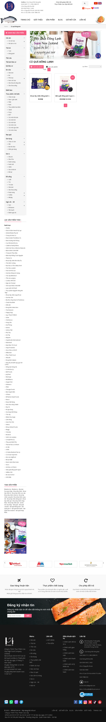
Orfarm (8, 394)
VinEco (8, 424)
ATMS (7, 449)
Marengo (8, 377)
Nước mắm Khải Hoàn (12, 462)
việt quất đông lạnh (15, 506)
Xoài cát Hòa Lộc (11, 270)
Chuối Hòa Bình (10, 302)
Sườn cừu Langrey (11, 437)
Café (9, 179)
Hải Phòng (9, 325)
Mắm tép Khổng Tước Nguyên (14, 255)
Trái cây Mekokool (11, 276)
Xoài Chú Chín (10, 422)
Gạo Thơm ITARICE (11, 315)
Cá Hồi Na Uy (10, 369)
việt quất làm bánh (16, 508)
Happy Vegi (9, 312)
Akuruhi (8, 357)
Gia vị (8, 154)
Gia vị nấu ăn (12, 169)
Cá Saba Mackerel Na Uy (13, 452)
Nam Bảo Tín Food (11, 345)
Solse (7, 317)
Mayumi (8, 337)
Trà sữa (10, 185)
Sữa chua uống (12, 85)
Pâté (9, 102)
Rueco (8, 399)
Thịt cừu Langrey (11, 278)
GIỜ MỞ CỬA (63, 710)
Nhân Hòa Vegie (10, 417)
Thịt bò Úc (9, 258)
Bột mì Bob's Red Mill (12, 250)
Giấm (10, 167)
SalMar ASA (9, 472)
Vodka (10, 195)
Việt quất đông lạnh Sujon (13, 470)
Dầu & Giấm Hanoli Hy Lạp (13, 230)
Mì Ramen (11, 207)
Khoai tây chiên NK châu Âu (14, 260)
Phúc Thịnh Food (11, 355)
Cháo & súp (11, 97)
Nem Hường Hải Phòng (12, 240)
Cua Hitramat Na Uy (11, 243)
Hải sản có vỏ (12, 43)
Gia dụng (9, 139)
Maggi (7, 429)
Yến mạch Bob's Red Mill (13, 285)
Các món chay (12, 130)
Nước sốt (11, 164)
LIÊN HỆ (54, 710)
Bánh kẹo (9, 90)
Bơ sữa (8, 70)
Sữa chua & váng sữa (14, 83)
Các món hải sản (13, 117)
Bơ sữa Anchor (10, 475)
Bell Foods (9, 372)
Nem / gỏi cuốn (12, 99)
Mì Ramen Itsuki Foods (12, 397)
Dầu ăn (10, 157)
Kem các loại (12, 80)
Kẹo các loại (35, 669)
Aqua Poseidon (10, 347)
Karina (8, 327)
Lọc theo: (85, 66)
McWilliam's (9, 379)
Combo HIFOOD (11, 281)
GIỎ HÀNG (50, 640)
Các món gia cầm (13, 127)
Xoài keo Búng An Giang (13, 273)
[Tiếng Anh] (100, 3)
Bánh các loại (35, 666)
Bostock (8, 435)
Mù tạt (10, 172)
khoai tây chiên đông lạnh (14, 499)
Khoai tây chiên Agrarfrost (13, 295)
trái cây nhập (8, 505)
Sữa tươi (10, 73)
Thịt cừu (8, 58)
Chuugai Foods (10, 389)
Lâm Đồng (9, 419)
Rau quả (8, 135)
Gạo (9, 205)
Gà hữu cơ (9, 66)
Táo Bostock (9, 310)
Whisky (10, 197)
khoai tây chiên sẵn (13, 503)
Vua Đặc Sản (9, 297)
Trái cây (8, 414)
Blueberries (7, 489)
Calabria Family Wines (12, 245)
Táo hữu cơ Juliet (11, 268)
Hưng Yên (9, 322)
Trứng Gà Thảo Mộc (11, 253)
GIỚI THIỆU (88, 710)
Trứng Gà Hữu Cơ (11, 235)
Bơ (9, 75)
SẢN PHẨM (79, 710)
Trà (9, 182)
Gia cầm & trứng (36, 676)
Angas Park (9, 382)
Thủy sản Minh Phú (11, 442)
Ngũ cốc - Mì (10, 202)
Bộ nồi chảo (11, 147)
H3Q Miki (8, 477)
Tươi (9, 51)
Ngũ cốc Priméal (10, 283)
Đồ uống (8, 177)
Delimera (8, 384)
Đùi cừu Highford (11, 457)
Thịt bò (8, 48)
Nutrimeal (9, 342)
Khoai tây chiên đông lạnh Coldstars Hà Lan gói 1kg (48, 96)
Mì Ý (9, 115)
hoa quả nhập (8, 491)
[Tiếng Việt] (96, 3)
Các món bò (12, 120)
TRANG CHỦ (97, 710)
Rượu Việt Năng (10, 402)
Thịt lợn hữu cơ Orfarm (12, 444)
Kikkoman (9, 352)
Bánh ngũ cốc (12, 212)
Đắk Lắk (8, 305)
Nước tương (11, 162)
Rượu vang (11, 192)
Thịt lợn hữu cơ (11, 62)
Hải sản (8, 38)
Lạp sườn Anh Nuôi (11, 288)
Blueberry (15, 489)
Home (6, 26)
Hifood (33, 710)
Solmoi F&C (9, 330)
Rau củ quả (34, 672)
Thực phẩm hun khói (14, 107)
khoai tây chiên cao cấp (18, 493)
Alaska (8, 228)
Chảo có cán (12, 141)
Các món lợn (12, 122)
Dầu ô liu (11, 159)
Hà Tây (8, 335)
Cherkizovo (9, 320)
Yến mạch (11, 210)
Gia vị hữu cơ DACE (11, 350)
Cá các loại (11, 41)
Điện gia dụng (12, 149)
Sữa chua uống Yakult (12, 404)
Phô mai (10, 78)
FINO (7, 387)
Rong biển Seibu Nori (12, 307)
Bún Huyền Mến (10, 392)
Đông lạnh (11, 53)
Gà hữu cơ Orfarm (11, 467)
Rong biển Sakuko (11, 360)
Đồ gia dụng (9, 409)
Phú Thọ (8, 332)
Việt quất (15, 505)
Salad (10, 110)
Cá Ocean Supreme (11, 455)
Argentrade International (13, 340)
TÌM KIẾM (50, 643)
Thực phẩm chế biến (13, 94)
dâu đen (21, 489)
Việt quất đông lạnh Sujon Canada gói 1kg (69, 96)
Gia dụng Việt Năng (11, 412)
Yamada (8, 432)
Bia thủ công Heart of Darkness (15, 300)
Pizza (9, 112)
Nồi (9, 144)
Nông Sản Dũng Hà (11, 367)
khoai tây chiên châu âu (11, 495)
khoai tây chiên (17, 491)
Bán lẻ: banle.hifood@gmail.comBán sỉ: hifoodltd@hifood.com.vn (90, 685)
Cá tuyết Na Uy (10, 439)
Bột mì (33, 685)
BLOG (71, 710)
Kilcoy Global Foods (12, 427)
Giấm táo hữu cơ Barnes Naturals (15, 248)
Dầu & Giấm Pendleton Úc (13, 238)
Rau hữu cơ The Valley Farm (14, 265)
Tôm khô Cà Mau (11, 263)
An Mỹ (7, 447)
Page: (44, 69)
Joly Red (8, 374)
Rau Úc (8, 407)
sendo (22, 503)
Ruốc (9, 105)
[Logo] (9, 642)
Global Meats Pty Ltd (12, 233)
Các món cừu (12, 125)
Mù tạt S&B (9, 460)
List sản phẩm (53, 67)
